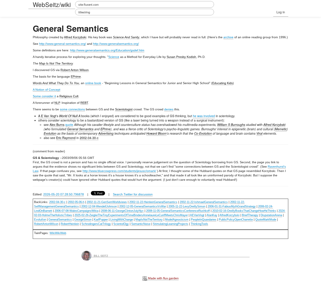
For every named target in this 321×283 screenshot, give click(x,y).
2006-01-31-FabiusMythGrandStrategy (232, 206)
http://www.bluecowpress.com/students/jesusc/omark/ (119, 171)
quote (69, 124)
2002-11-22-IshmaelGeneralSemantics (204, 202)
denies (168, 109)
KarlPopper (101, 219)
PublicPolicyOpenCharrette (236, 219)
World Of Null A (69, 116)
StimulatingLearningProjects (170, 224)
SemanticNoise (140, 224)
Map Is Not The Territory (56, 63)
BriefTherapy (250, 215)
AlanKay (212, 215)
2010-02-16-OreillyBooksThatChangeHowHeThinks (244, 210)
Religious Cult (68, 96)
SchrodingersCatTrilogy (96, 224)
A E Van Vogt (47, 116)
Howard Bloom (156, 133)
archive (228, 37)
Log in (280, 12)
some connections (72, 109)
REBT (84, 102)
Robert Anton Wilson (74, 70)
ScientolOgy (121, 224)
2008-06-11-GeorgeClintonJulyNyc (122, 210)
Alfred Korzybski (75, 37)
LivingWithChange (121, 219)
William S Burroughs (231, 124)
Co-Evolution (203, 133)
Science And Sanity (126, 37)
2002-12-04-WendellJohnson (99, 206)
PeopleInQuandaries (203, 219)
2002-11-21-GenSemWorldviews (107, 202)
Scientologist (124, 109)
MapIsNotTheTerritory (149, 219)
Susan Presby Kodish (181, 57)
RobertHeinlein (70, 224)
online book (93, 83)
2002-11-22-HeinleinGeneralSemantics (153, 202)
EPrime (76, 76)
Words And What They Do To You (56, 83)
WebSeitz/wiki (52, 4)
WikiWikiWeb (58, 233)
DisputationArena (271, 215)
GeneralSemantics (60, 219)
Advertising (106, 133)
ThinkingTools (199, 224)
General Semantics (80, 129)
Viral (259, 133)
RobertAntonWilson (46, 224)
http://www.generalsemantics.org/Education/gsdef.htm (107, 50)
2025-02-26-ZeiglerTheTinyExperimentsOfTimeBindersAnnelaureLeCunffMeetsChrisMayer (131, 215)
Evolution (50, 133)
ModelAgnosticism (176, 219)
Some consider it (44, 96)
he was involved (204, 116)
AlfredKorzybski (229, 215)
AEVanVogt (197, 215)
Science (113, 57)
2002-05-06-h (76, 202)
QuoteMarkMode (265, 219)
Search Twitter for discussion (133, 194)
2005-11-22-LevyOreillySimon (186, 206)
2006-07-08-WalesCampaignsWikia (76, 210)
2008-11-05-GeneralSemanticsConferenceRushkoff (178, 210)
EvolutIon (40, 219)
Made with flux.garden (163, 278)
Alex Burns (57, 124)
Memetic (281, 129)
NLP (57, 102)
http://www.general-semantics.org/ (62, 43)
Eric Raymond (66, 137)
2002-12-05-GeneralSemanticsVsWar (142, 206)
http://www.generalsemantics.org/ (116, 43)
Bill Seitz (101, 255)
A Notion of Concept (46, 89)
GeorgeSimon (82, 219)
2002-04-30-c (89, 137)
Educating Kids (222, 83)
